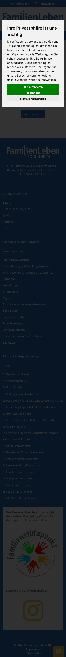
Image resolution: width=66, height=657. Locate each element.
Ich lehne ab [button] (33, 92)
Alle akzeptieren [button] (33, 86)
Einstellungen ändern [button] (33, 98)
